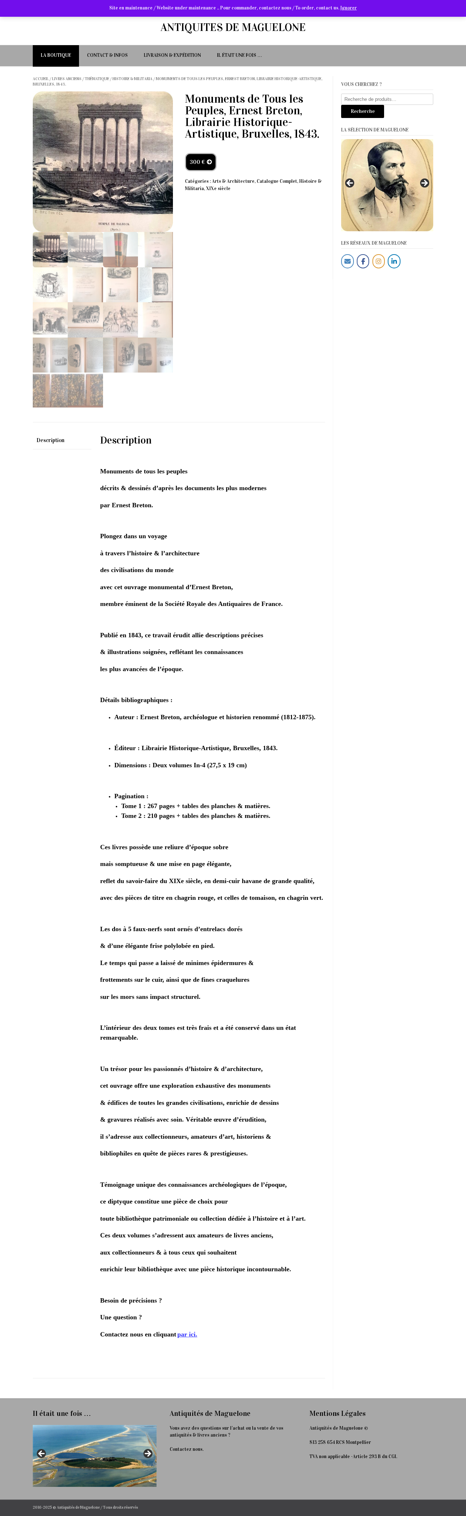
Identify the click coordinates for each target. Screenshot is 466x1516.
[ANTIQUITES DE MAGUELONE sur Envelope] (347, 261)
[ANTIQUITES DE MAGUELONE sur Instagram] (378, 261)
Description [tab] (50, 440)
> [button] (424, 183)
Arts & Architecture (233, 181)
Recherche (363, 111)
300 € (198, 161)
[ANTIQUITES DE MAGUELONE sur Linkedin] (394, 261)
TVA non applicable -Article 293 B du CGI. (353, 1457)
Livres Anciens (67, 78)
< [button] (350, 183)
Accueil (41, 78)
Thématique (97, 78)
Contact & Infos (107, 55)
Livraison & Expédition (172, 55)
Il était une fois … (239, 55)
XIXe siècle (218, 189)
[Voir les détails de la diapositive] (387, 185)
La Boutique (56, 55)
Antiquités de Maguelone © (338, 1428)
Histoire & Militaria (132, 78)
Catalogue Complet (277, 181)
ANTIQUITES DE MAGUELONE (233, 27)
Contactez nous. (187, 1449)
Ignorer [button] (348, 8)
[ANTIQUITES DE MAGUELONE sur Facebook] (363, 261)
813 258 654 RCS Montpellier (340, 1442)
